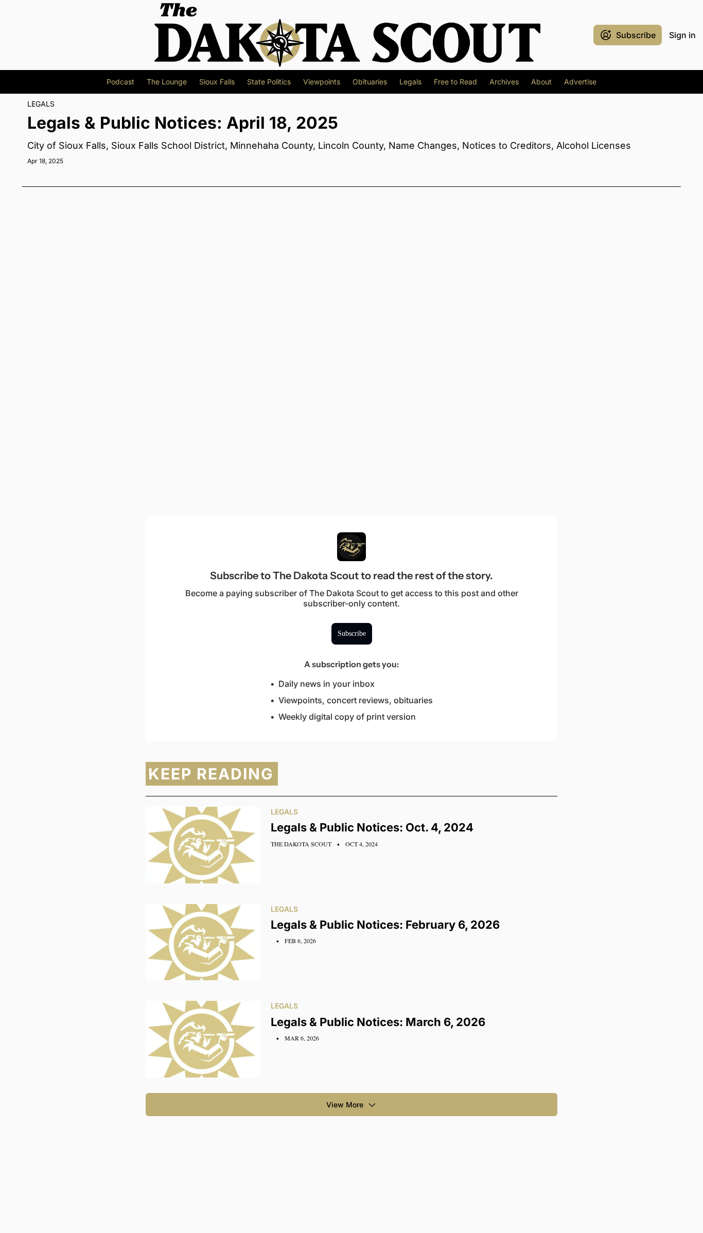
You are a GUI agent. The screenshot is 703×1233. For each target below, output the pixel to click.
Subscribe (352, 633)
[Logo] (347, 35)
